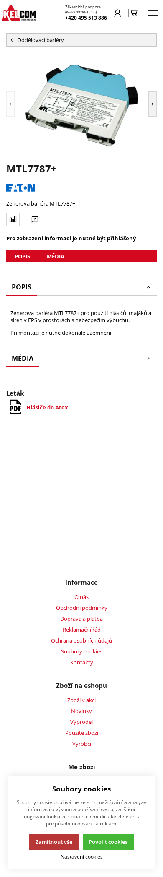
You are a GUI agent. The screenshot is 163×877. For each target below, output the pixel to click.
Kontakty (81, 662)
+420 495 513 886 (86, 17)
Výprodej (81, 722)
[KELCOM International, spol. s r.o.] (19, 13)
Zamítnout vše (54, 842)
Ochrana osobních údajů (81, 640)
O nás (81, 597)
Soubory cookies (81, 651)
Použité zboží (81, 732)
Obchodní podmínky (81, 608)
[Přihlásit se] (117, 13)
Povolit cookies (108, 842)
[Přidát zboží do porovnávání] (13, 219)
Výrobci (81, 743)
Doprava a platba (81, 618)
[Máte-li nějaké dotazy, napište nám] (35, 219)
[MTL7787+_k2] (81, 104)
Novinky (81, 711)
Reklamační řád (82, 629)
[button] (10, 104)
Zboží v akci (81, 700)
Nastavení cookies (82, 856)
